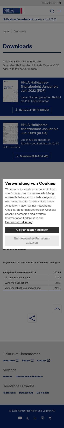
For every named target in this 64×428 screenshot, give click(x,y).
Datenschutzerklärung (18, 222)
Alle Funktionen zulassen (32, 229)
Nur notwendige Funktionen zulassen (32, 240)
